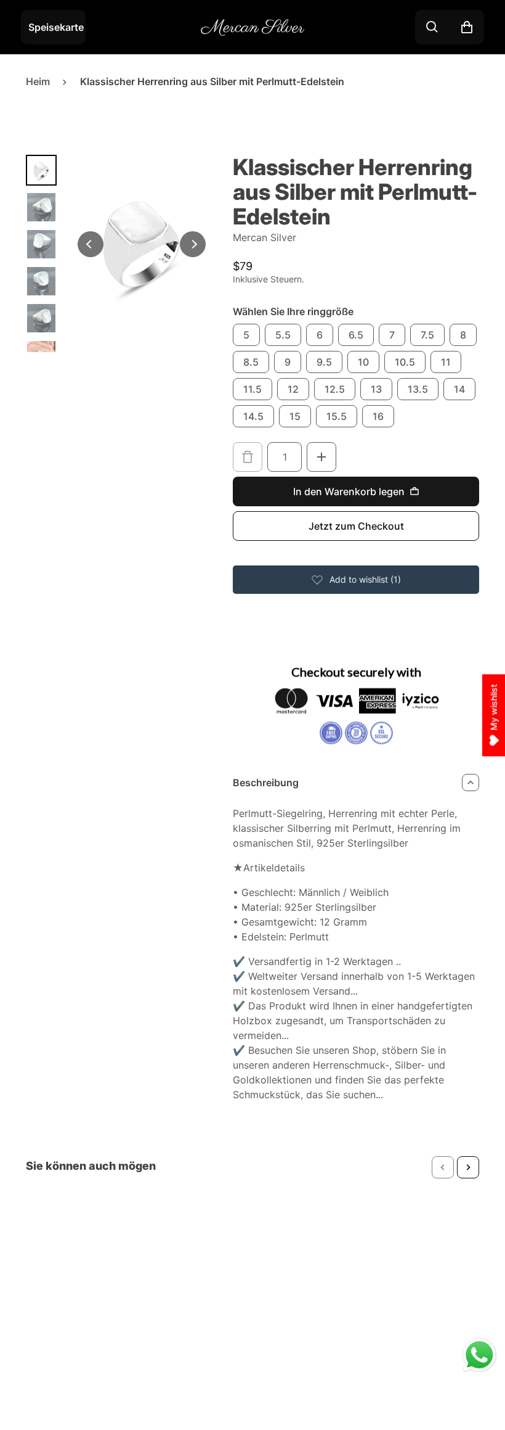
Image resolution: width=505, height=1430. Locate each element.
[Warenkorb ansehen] (467, 27)
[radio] (246, 335)
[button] (443, 1167)
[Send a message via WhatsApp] (479, 1355)
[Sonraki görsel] (193, 244)
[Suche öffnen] (432, 27)
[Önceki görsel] (90, 244)
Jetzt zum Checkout (356, 526)
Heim (38, 81)
